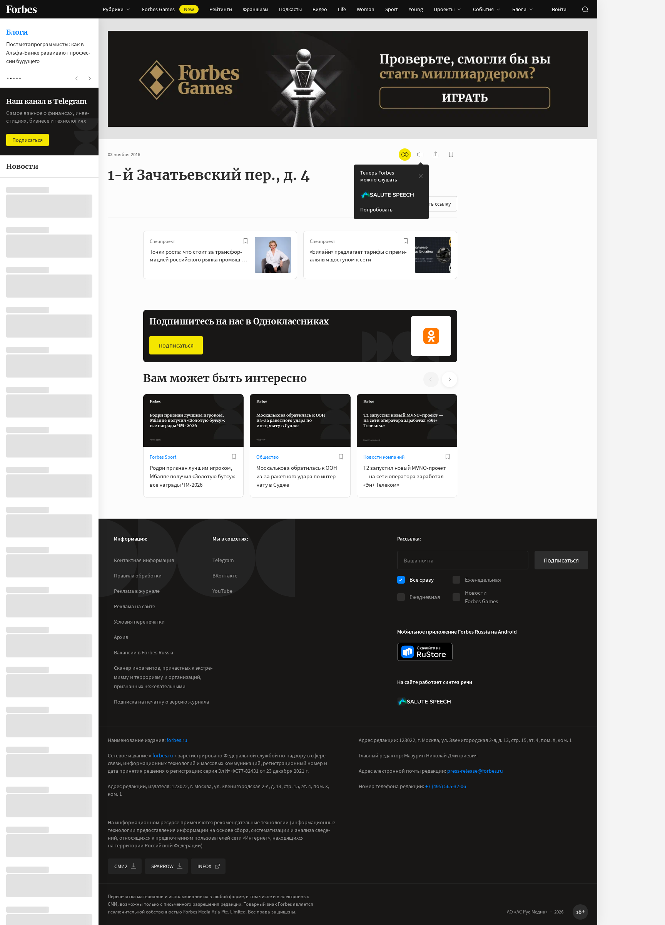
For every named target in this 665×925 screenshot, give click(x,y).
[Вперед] (469, 256)
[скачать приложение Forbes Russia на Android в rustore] (425, 651)
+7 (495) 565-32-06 (445, 786)
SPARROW (162, 866)
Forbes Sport (163, 457)
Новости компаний (383, 457)
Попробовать (376, 209)
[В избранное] (245, 241)
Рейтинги (220, 9)
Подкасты (290, 9)
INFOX (204, 866)
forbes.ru (177, 740)
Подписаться (176, 345)
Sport (391, 9)
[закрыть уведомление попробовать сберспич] (420, 176)
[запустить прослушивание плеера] (420, 154)
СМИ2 (120, 866)
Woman (365, 9)
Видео (319, 9)
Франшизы (255, 9)
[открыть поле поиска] (585, 9)
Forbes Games (168, 9)
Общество (267, 457)
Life (342, 9)
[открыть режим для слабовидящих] (405, 154)
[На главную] (21, 9)
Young (416, 9)
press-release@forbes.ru (475, 770)
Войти (559, 9)
